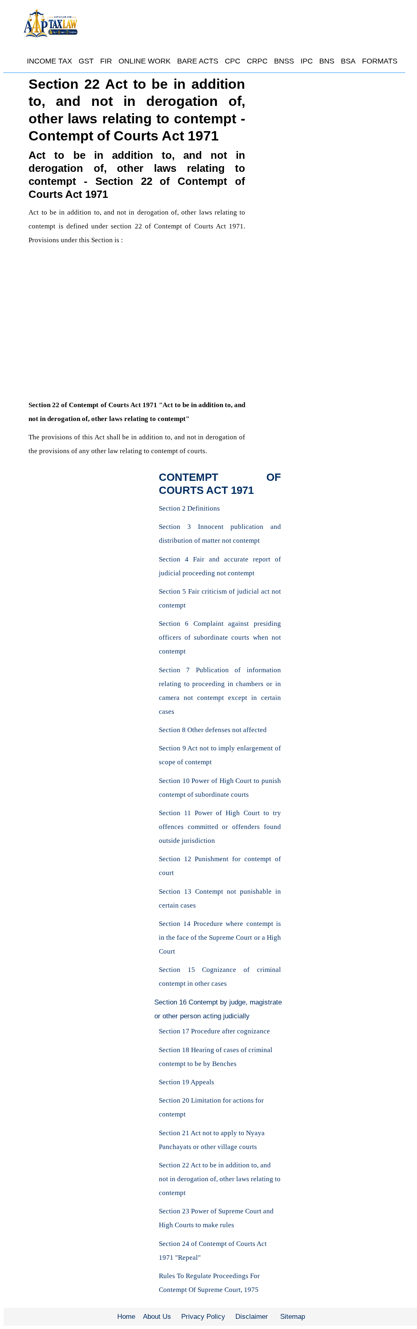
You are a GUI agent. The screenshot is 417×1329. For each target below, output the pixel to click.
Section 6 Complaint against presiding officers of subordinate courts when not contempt (220, 637)
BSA (348, 61)
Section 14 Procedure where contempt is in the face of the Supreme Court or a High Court (220, 937)
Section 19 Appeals (186, 1082)
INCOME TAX (49, 61)
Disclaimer (251, 1316)
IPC (307, 61)
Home (126, 1316)
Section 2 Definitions (189, 508)
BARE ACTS (197, 61)
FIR (106, 61)
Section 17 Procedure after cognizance (214, 1031)
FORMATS (379, 61)
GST (86, 61)
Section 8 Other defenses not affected (213, 730)
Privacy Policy (203, 1316)
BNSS (284, 61)
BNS (326, 61)
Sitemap (292, 1316)
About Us (157, 1316)
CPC (232, 61)
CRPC (257, 61)
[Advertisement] (137, 336)
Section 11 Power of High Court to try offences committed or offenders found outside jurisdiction (220, 826)
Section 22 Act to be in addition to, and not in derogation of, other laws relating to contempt (220, 1179)
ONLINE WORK (145, 61)
